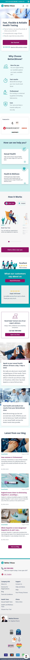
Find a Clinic (19, 602)
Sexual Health (4, 454)
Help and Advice (20, 587)
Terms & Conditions (7, 594)
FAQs (17, 590)
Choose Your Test (6, 609)
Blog (2, 591)
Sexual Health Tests (7, 602)
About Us (4, 584)
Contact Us (19, 584)
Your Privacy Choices (22, 592)
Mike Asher (6, 469)
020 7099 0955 (8, 568)
